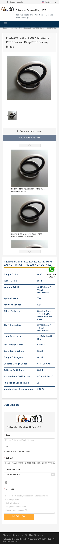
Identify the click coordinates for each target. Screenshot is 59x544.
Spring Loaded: (12, 298)
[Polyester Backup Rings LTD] (7, 9)
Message (9, 489)
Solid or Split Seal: (14, 370)
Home (5, 28)
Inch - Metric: (11, 281)
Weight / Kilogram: (14, 357)
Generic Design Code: (15, 364)
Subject (8, 458)
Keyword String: (12, 305)
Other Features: (12, 311)
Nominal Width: (12, 287)
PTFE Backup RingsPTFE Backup (32, 28)
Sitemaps (38, 535)
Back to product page (31, 131)
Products (13, 28)
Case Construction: (14, 351)
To (7, 447)
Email (7, 435)
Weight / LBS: (11, 274)
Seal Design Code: (13, 344)
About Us (7, 535)
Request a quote (16, 2)
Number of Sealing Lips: (17, 383)
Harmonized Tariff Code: (17, 376)
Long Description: (13, 336)
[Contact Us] (52, 272)
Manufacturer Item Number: (19, 389)
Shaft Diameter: (12, 325)
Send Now (18, 516)
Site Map (29, 535)
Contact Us (18, 535)
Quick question (13, 470)
